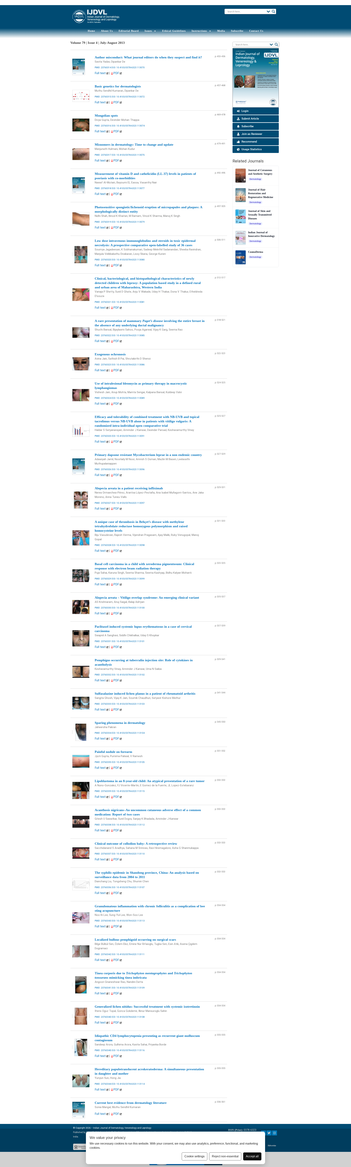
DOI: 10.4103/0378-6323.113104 (128, 733)
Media (221, 31)
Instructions (199, 31)
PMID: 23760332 (103, 674)
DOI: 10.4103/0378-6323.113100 (128, 607)
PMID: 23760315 (103, 96)
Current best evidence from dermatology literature (131, 1103)
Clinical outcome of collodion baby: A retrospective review (136, 843)
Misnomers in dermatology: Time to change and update (134, 144)
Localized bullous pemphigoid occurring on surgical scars (135, 939)
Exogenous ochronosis (110, 354)
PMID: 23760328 (103, 545)
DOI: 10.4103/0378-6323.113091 (128, 436)
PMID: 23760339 (103, 791)
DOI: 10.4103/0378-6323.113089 (128, 398)
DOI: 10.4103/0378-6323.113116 (128, 1050)
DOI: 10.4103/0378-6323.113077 (128, 188)
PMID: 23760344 (103, 1084)
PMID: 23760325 (103, 436)
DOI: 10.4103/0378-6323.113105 (128, 762)
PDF (116, 73)
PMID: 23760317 (103, 155)
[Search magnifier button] (273, 11)
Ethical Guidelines (174, 31)
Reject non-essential (225, 1156)
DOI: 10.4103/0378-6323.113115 (128, 791)
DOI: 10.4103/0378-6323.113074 (128, 125)
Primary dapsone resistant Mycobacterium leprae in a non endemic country (148, 455)
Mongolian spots (106, 115)
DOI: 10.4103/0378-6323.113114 (128, 1084)
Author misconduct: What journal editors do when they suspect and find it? (148, 57)
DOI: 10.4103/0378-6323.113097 (128, 503)
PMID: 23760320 (103, 259)
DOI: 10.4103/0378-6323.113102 (128, 674)
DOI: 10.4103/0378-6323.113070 (128, 67)
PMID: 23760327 (103, 503)
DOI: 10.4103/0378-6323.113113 (128, 921)
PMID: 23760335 (103, 762)
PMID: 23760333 (103, 704)
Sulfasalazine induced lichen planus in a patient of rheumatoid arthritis (145, 693)
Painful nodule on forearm (113, 752)
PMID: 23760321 (103, 302)
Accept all (252, 1156)
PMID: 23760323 (103, 364)
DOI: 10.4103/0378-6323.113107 (128, 887)
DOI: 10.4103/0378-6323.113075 (128, 155)
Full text (100, 73)
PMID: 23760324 (103, 398)
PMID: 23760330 (103, 607)
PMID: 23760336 (103, 887)
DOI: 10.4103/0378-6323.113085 (128, 335)
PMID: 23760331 (103, 641)
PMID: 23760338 (103, 825)
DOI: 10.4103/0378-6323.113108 (128, 1017)
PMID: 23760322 (103, 335)
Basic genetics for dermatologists (118, 86)
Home (91, 31)
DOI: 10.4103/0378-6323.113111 (128, 954)
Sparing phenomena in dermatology (120, 723)
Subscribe (237, 31)
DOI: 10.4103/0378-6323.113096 (128, 469)
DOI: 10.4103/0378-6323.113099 (128, 578)
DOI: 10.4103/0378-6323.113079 (128, 222)
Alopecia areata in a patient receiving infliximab (129, 488)
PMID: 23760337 (103, 854)
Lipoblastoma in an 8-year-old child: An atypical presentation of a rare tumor (150, 781)
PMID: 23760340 (103, 1017)
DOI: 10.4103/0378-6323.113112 (128, 825)
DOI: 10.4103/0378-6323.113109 (128, 987)
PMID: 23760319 (103, 222)
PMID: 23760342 (103, 954)
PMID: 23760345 (103, 1050)
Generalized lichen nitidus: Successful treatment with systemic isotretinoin (147, 1006)
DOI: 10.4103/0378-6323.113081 (128, 302)
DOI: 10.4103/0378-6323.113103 (128, 704)
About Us (107, 31)
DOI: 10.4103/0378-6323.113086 (128, 364)
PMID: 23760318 (103, 188)
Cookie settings (194, 1156)
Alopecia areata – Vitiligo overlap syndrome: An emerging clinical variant (147, 597)
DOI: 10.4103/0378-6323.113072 (128, 96)
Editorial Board (129, 31)
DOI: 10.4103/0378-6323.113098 (128, 545)
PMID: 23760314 (103, 67)
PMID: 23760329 (103, 578)
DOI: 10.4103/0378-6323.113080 (128, 259)
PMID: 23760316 (103, 125)
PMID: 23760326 (103, 469)
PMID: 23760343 (103, 921)
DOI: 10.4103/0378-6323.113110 (128, 854)
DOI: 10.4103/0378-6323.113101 (128, 641)
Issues (148, 31)
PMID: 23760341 (103, 987)
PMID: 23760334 (103, 733)
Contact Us (256, 31)
